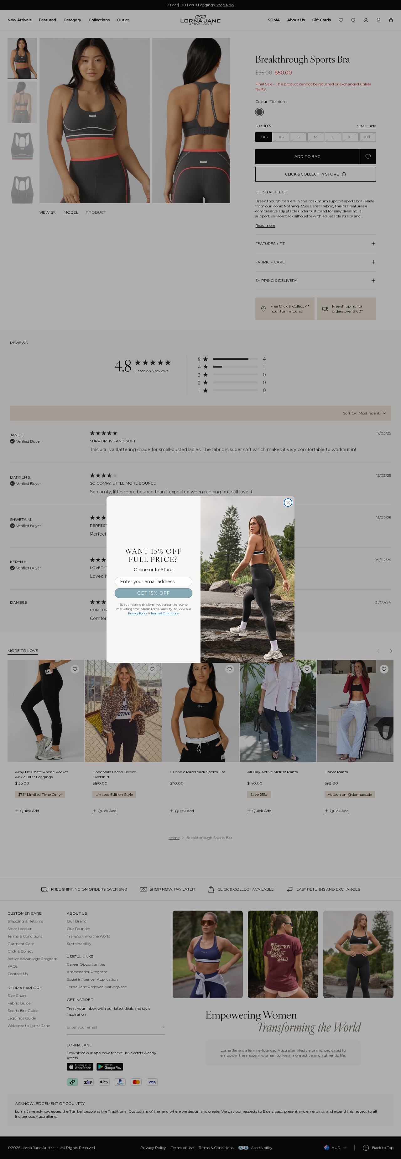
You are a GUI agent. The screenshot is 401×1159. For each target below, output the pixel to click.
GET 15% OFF (153, 593)
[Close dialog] (288, 502)
